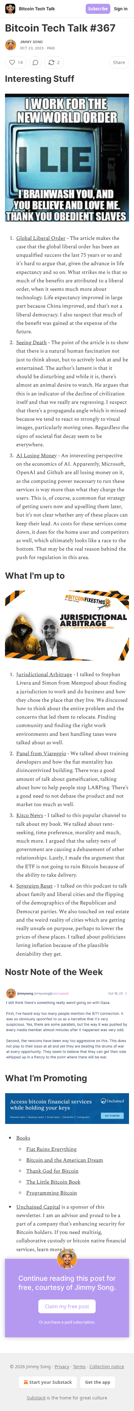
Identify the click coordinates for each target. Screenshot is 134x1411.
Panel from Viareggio (41, 754)
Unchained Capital (38, 1207)
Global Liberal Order (40, 238)
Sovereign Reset (34, 886)
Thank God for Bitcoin (52, 1171)
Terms (79, 1366)
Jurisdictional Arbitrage (44, 675)
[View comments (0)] (35, 62)
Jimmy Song (31, 42)
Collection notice (106, 1366)
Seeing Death (31, 343)
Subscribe (98, 9)
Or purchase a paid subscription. (67, 1322)
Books (23, 1138)
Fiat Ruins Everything (51, 1149)
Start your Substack (50, 1382)
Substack (36, 1398)
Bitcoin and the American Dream (64, 1160)
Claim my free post (67, 1306)
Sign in (121, 9)
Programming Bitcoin (51, 1193)
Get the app (97, 1382)
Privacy (62, 1366)
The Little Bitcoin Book (53, 1182)
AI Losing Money (36, 456)
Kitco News (29, 815)
